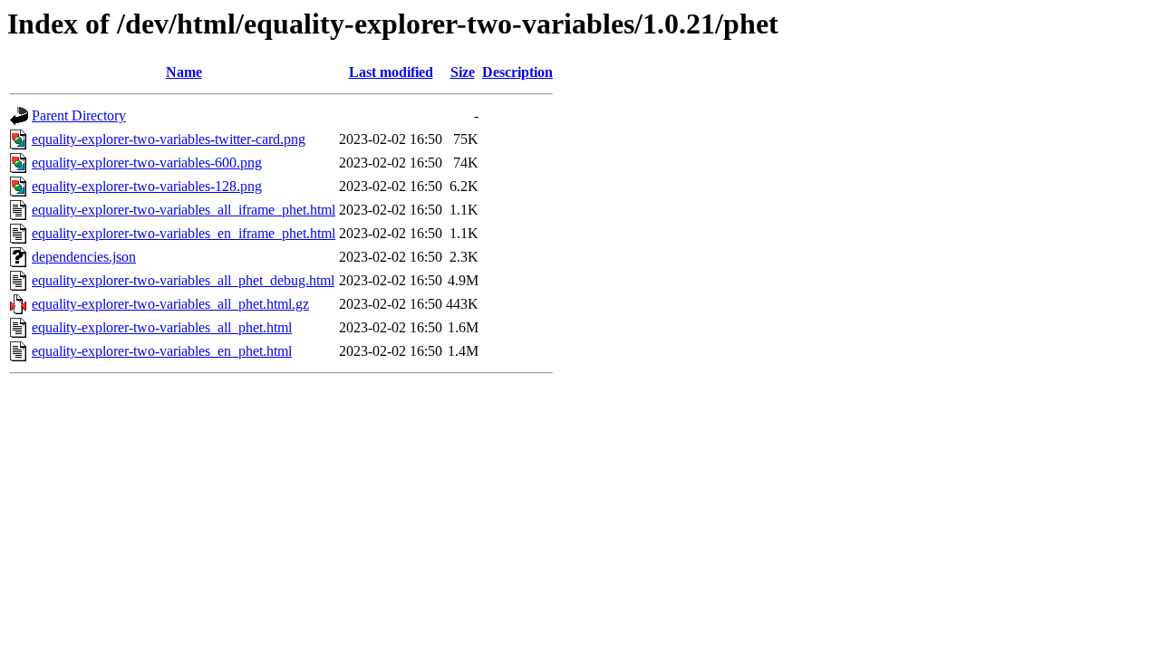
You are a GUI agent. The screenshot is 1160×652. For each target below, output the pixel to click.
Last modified (391, 72)
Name (184, 72)
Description (517, 72)
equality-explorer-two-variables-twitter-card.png (168, 139)
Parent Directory (79, 115)
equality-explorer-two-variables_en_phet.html (162, 351)
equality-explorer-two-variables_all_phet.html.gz (170, 304)
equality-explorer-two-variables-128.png (147, 186)
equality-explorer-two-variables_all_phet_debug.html (183, 280)
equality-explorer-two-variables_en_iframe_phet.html (183, 233)
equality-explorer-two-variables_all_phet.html (162, 327)
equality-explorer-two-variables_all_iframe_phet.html (183, 209)
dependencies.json (84, 256)
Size (462, 72)
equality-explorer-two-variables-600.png (147, 162)
